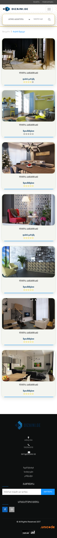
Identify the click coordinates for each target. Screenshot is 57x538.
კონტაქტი (28, 476)
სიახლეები (28, 471)
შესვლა (36, 2)
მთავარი (6, 31)
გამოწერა (48, 492)
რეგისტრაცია (47, 2)
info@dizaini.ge (28, 454)
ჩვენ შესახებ (28, 467)
